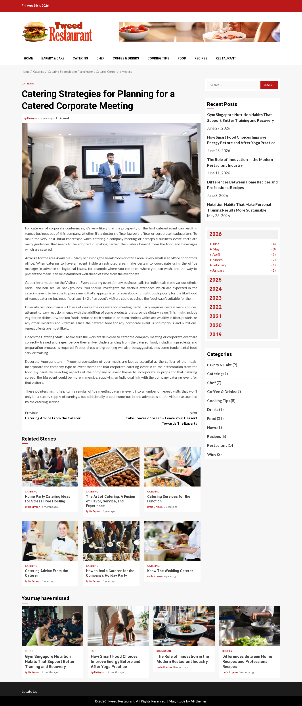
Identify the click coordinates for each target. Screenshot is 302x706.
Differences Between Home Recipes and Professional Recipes (242, 185)
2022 (215, 307)
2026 (215, 234)
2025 (215, 280)
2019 (215, 334)
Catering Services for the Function (172, 467)
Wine (211, 454)
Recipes (201, 58)
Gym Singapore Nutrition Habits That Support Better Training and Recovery (240, 117)
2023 (215, 298)
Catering (80, 58)
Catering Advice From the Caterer (53, 415)
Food (182, 58)
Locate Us (29, 691)
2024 (215, 289)
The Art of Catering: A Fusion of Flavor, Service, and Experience (111, 467)
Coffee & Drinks (126, 58)
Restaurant (226, 58)
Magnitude (176, 701)
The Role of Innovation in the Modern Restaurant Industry (240, 162)
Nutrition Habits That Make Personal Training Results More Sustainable (239, 207)
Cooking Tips (158, 58)
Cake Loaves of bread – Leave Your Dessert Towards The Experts (161, 417)
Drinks (212, 409)
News (212, 427)
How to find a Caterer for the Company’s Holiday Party (111, 541)
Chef (100, 58)
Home (28, 58)
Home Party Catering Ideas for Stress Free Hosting (50, 467)
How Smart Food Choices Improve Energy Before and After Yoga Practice (241, 140)
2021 (215, 316)
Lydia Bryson (32, 118)
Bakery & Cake (52, 58)
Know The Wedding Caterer (172, 541)
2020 (215, 325)
